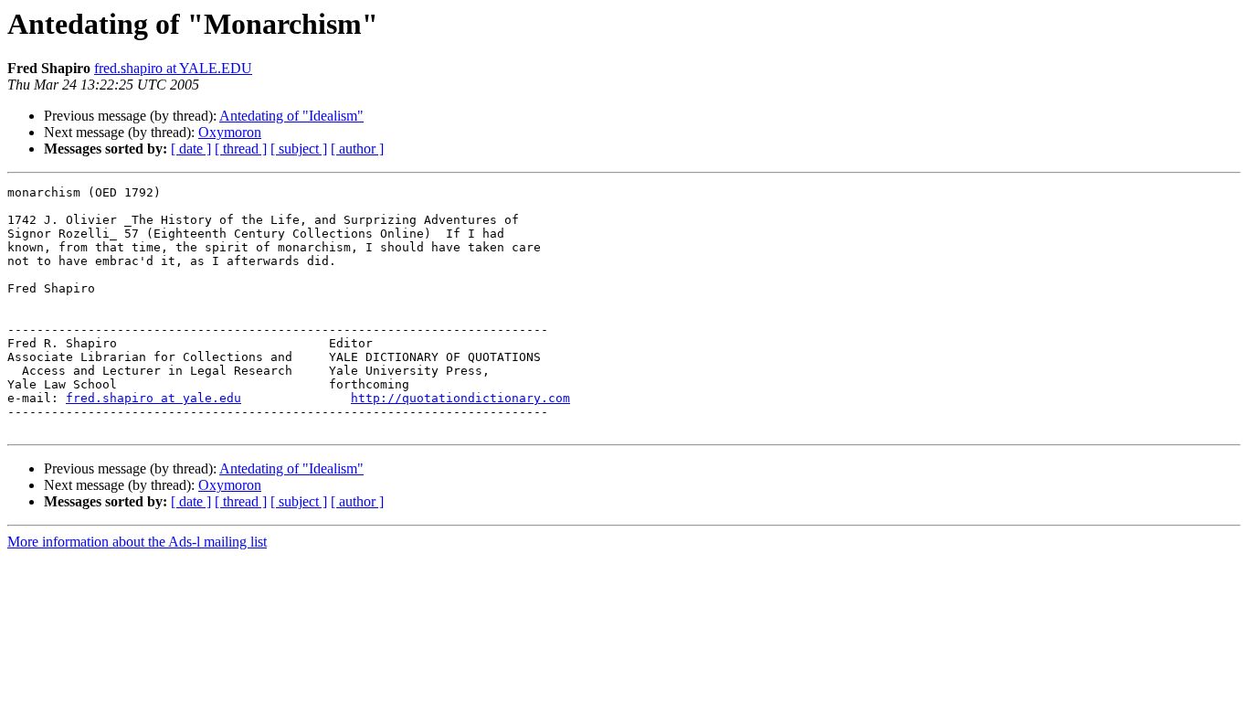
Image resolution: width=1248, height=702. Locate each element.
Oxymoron (229, 132)
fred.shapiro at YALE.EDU (173, 68)
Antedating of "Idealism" (291, 115)
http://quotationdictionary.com (460, 398)
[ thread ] (241, 148)
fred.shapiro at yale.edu (153, 398)
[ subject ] (298, 148)
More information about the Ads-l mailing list (137, 541)
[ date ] (191, 148)
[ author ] (357, 148)
